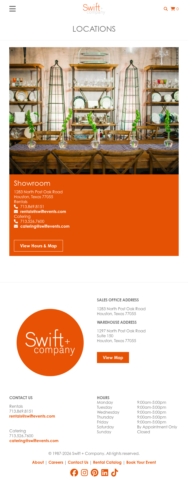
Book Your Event (141, 462)
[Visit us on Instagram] (84, 473)
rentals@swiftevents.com (43, 211)
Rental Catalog (107, 462)
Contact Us (78, 462)
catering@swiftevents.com (45, 226)
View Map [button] (113, 357)
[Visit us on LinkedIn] (104, 473)
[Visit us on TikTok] (114, 473)
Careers (55, 462)
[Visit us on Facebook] (74, 473)
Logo (94, 9)
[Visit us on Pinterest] (94, 473)
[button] (166, 8)
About (38, 462)
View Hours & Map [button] (38, 245)
